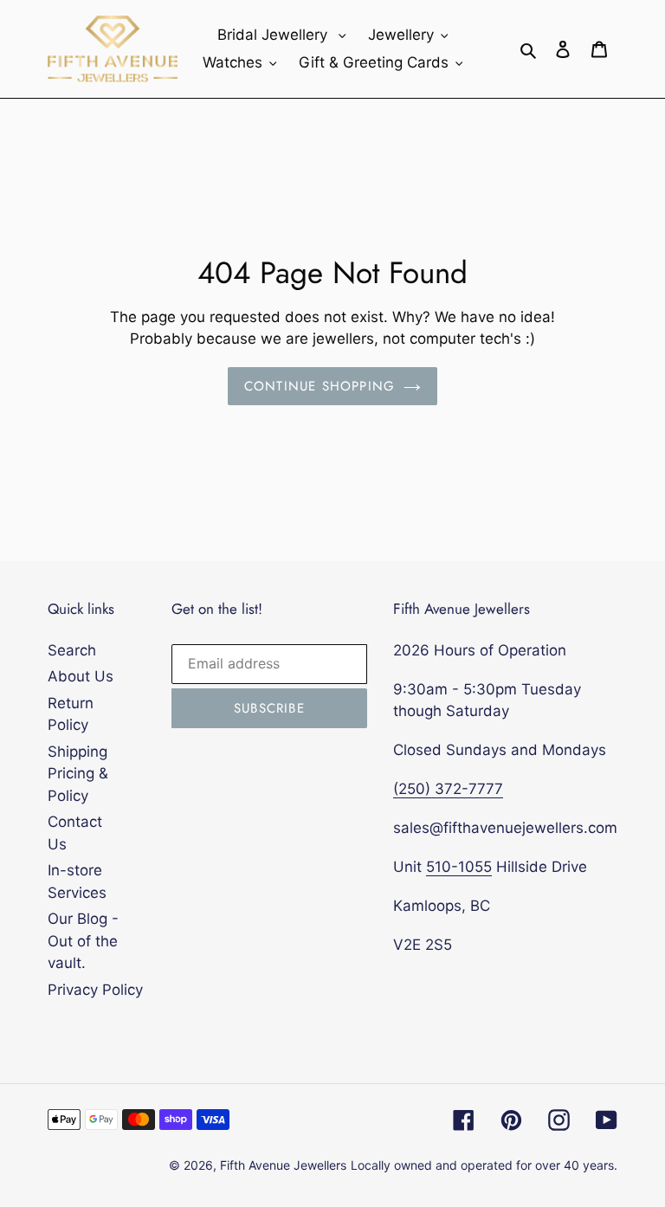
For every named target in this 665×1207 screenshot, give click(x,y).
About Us (80, 676)
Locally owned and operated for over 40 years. (484, 1165)
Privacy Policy (95, 989)
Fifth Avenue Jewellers (283, 1165)
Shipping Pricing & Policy (78, 773)
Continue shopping (319, 386)
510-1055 (459, 866)
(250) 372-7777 (448, 788)
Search (72, 650)
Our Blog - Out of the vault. (83, 940)
